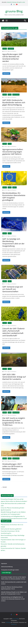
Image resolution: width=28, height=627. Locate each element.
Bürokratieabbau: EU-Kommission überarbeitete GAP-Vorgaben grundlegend (13, 196)
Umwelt (14, 187)
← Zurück (4, 487)
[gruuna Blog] (3, 20)
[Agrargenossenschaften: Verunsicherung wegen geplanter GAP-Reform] (14, 134)
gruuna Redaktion (12, 51)
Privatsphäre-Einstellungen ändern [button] (10, 570)
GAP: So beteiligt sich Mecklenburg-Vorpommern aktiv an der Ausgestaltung (13, 242)
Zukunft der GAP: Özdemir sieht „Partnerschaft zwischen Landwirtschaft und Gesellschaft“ (13, 332)
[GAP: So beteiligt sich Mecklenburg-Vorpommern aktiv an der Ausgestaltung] (14, 224)
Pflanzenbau (10, 48)
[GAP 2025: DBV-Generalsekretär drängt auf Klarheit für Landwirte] (14, 360)
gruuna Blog (14, 11)
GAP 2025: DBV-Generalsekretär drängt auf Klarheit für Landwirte (14, 376)
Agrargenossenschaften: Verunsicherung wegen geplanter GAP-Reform (12, 151)
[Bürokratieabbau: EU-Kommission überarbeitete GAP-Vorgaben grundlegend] (14, 178)
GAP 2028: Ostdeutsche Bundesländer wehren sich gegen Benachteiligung (13, 102)
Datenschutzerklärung (7, 566)
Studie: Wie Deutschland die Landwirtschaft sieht (13, 582)
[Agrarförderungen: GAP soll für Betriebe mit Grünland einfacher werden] (14, 39)
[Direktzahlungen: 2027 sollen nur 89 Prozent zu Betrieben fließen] (14, 449)
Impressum (4, 563)
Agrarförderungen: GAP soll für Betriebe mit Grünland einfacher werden (12, 57)
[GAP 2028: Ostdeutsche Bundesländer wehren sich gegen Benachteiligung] (14, 85)
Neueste (4, 48)
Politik (9, 94)
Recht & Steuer (16, 94)
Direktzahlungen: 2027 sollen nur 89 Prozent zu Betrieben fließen (12, 466)
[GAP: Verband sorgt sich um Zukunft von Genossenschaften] (14, 272)
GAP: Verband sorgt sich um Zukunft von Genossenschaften (12, 289)
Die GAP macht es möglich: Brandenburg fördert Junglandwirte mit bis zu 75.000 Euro (13, 421)
